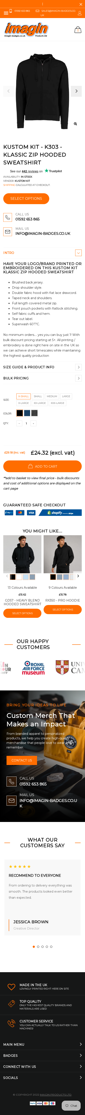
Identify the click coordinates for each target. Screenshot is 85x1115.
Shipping (9, 185)
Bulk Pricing (16, 378)
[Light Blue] (26, 577)
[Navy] (32, 577)
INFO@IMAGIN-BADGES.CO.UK (42, 234)
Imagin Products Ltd (55, 1094)
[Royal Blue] (66, 577)
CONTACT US (22, 760)
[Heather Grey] (72, 577)
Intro (8, 253)
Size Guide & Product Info (28, 367)
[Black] (12, 577)
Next (78, 576)
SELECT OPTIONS (26, 199)
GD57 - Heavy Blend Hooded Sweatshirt (22, 602)
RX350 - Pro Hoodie (62, 600)
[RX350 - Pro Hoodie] (63, 554)
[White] (19, 577)
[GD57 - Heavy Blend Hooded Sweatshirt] (22, 554)
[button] (34, 947)
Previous (7, 576)
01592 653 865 (27, 219)
